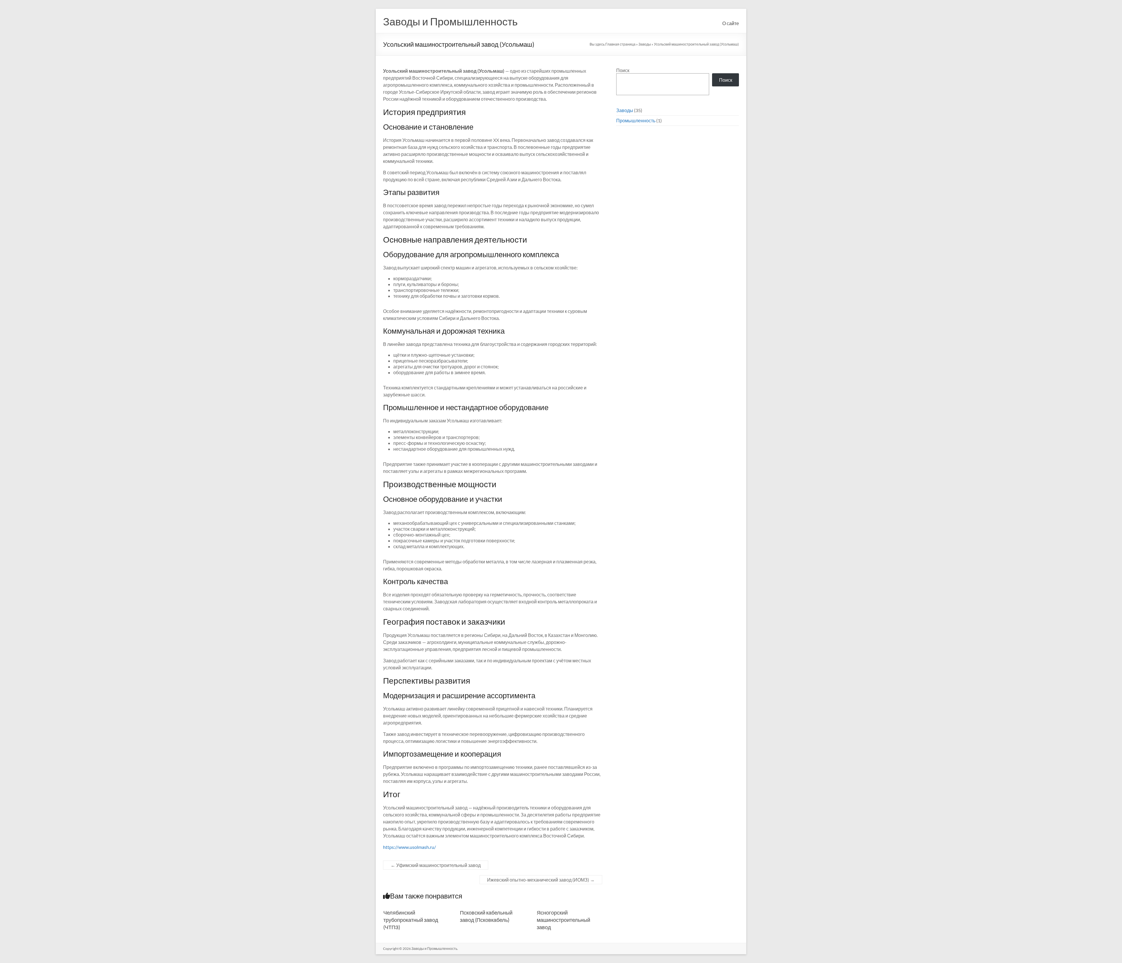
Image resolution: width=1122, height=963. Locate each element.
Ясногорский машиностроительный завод (563, 919)
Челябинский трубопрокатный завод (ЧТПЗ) (410, 919)
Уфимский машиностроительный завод (436, 865)
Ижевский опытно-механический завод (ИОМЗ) (541, 879)
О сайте (730, 23)
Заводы (644, 44)
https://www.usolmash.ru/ (409, 847)
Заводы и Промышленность (450, 21)
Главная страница (620, 44)
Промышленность (635, 120)
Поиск (622, 70)
